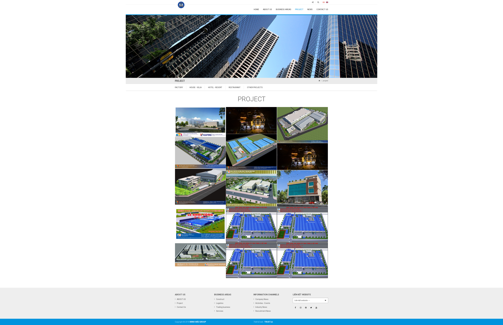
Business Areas (283, 9)
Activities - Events (262, 303)
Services (219, 311)
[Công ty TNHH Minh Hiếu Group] (181, 5)
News (310, 9)
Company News (261, 299)
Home (256, 9)
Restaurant (234, 87)
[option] (251, 46)
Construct (220, 299)
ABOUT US (267, 9)
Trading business (223, 307)
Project (299, 9)
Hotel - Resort (215, 87)
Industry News (261, 307)
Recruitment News (263, 311)
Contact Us (181, 307)
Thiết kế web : (258, 322)
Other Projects (255, 87)
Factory (179, 87)
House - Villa (196, 87)
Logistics (219, 303)
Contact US (322, 9)
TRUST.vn (268, 322)
